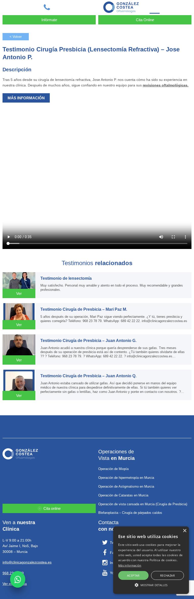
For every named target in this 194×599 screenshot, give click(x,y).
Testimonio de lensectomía (66, 278)
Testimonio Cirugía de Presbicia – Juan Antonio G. (88, 340)
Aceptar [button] (133, 575)
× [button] (184, 531)
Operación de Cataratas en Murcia (123, 495)
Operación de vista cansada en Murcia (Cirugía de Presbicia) (142, 504)
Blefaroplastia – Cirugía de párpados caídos (130, 513)
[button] (151, 584)
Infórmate (49, 20)
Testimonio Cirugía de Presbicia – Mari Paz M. (83, 309)
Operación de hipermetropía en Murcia (126, 478)
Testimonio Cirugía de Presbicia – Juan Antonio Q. (88, 376)
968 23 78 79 (13, 573)
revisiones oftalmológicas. (165, 85)
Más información (129, 565)
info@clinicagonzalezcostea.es (27, 562)
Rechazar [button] (167, 575)
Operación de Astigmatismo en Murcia (126, 486)
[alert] (151, 560)
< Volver (16, 37)
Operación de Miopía (113, 469)
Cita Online (145, 20)
